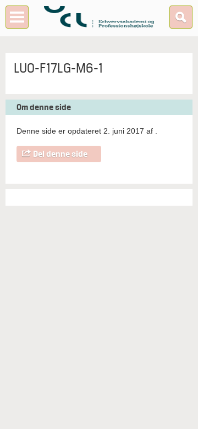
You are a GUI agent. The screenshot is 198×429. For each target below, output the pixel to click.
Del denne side (60, 154)
